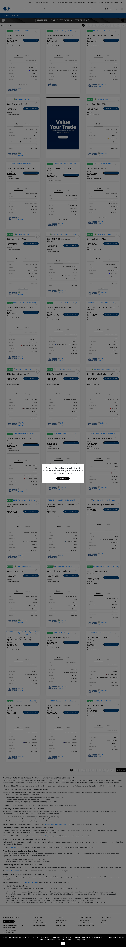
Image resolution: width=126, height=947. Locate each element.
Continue (63, 478)
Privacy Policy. (80, 940)
